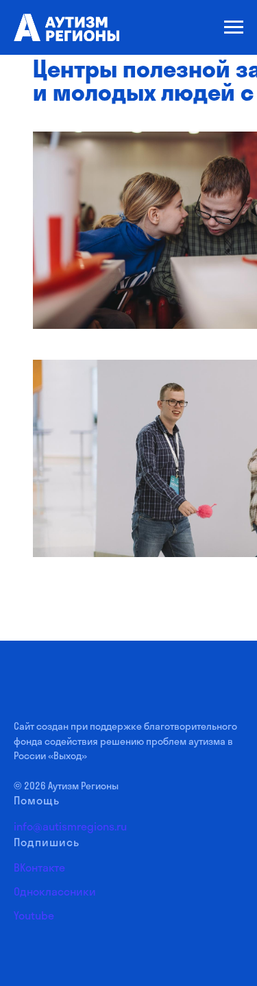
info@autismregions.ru (70, 826)
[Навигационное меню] (233, 27)
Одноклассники (55, 891)
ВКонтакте (39, 867)
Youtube (34, 915)
